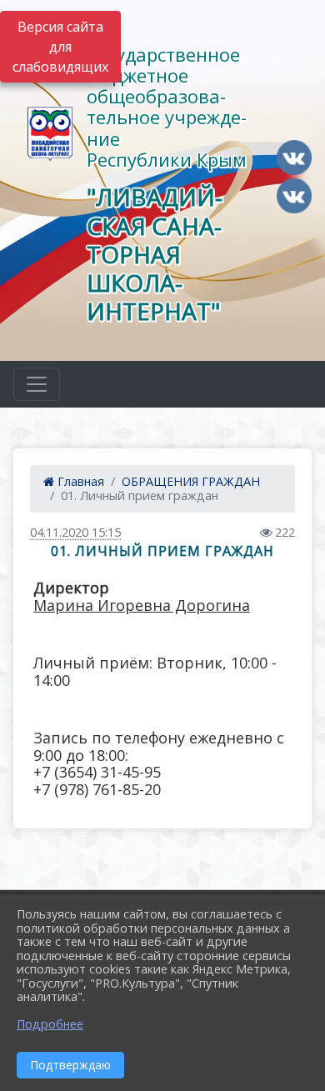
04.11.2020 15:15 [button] (75, 532)
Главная (79, 481)
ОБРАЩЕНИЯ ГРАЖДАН (191, 481)
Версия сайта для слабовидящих (60, 47)
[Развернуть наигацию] (36, 384)
